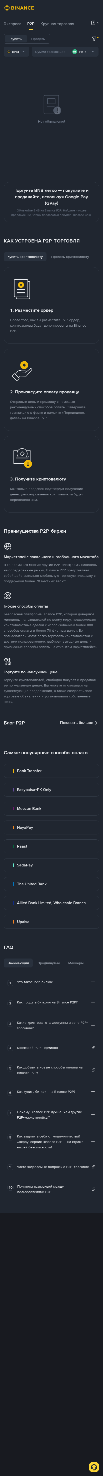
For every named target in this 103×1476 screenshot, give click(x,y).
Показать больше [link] (76, 722)
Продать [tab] (38, 38)
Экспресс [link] (12, 23)
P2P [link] (30, 23)
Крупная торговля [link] (57, 23)
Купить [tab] (16, 38)
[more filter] (94, 38)
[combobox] (16, 52)
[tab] (12, 24)
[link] (51, 771)
